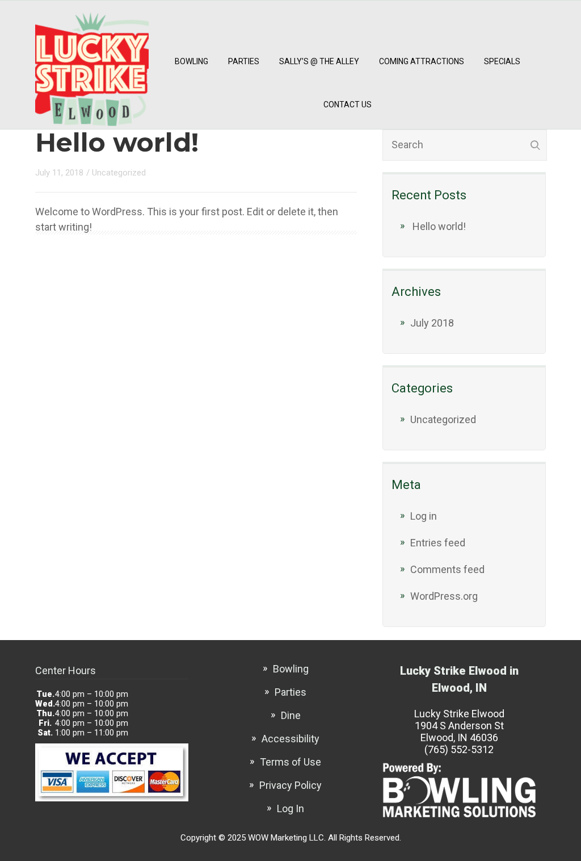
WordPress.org (444, 596)
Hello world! (117, 142)
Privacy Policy (290, 785)
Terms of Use (290, 762)
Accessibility (290, 739)
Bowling (191, 61)
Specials (502, 61)
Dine (291, 715)
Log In (290, 808)
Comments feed (447, 569)
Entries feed (437, 543)
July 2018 (432, 323)
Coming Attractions (421, 61)
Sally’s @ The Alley (319, 61)
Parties (243, 61)
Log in (423, 516)
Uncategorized (119, 173)
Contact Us (347, 104)
